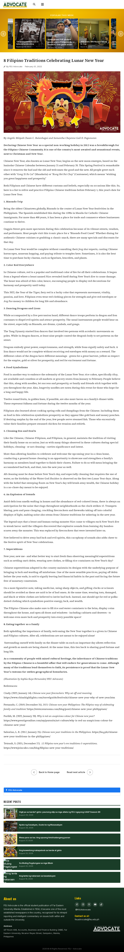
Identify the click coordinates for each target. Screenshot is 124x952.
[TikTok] (101, 904)
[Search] (34, 4)
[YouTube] (95, 904)
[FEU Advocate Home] (15, 4)
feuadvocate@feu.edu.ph (87, 919)
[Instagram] (83, 904)
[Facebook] (77, 904)
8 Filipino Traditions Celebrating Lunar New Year (54, 60)
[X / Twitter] (89, 904)
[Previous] (3, 33)
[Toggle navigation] (42, 4)
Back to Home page (49, 772)
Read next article (76, 772)
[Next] (120, 33)
